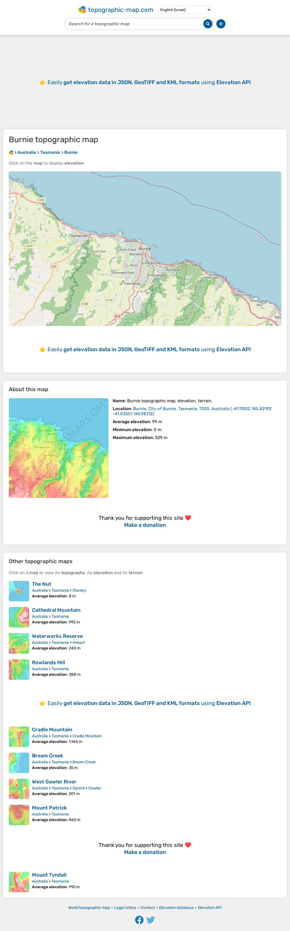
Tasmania (60, 590)
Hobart (78, 642)
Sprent (78, 788)
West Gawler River (54, 782)
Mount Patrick (49, 808)
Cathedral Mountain (56, 610)
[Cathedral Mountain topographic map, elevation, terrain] (19, 617)
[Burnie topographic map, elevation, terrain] (58, 448)
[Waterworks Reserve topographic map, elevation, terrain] (19, 643)
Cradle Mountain (52, 730)
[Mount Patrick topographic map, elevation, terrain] (19, 815)
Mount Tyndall (49, 875)
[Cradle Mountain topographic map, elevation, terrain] (19, 737)
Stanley (79, 590)
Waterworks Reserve (57, 636)
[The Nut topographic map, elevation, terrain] (19, 591)
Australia (40, 590)
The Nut (41, 584)
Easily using (149, 82)
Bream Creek (47, 756)
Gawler (94, 788)
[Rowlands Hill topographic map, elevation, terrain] (19, 669)
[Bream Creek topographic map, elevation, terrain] (19, 763)
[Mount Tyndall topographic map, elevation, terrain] (19, 882)
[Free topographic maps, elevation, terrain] (11, 152)
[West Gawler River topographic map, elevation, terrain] (19, 789)
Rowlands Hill (48, 662)
